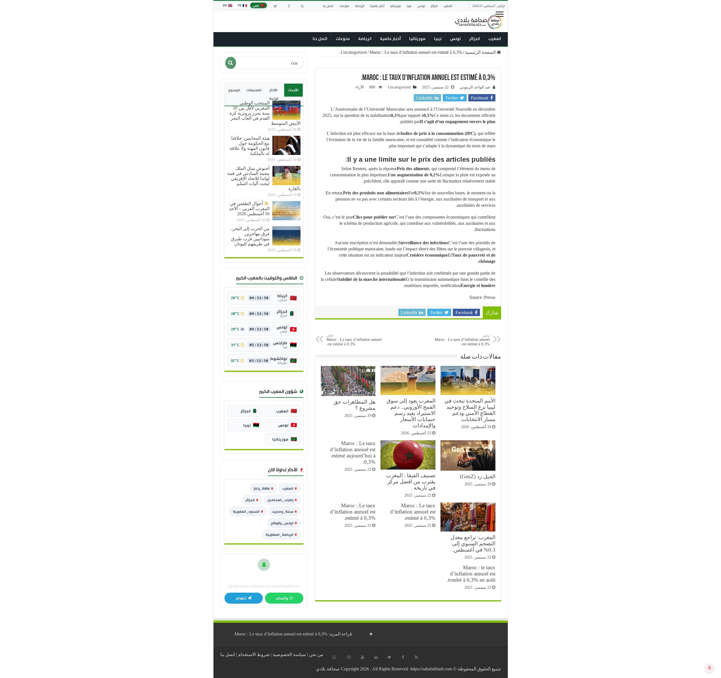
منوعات (344, 6)
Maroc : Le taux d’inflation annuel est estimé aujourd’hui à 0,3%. (352, 452)
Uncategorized (354, 52)
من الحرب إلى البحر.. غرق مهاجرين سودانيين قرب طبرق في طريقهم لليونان (250, 236)
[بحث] (230, 63)
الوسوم (234, 90)
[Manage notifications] (709, 667)
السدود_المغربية (248, 511)
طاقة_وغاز (263, 488)
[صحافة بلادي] (478, 20)
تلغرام (241, 598)
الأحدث (293, 90)
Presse (489, 297)
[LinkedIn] (376, 657)
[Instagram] (349, 657)
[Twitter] (275, 6)
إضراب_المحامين (282, 500)
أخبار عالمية (377, 6)
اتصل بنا (328, 6)
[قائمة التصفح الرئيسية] (500, 16)
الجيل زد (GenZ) (477, 476)
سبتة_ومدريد (284, 511)
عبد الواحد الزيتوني (475, 87)
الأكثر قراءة (273, 94)
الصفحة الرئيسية (481, 52)
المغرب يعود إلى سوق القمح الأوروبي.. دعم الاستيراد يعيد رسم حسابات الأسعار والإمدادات (410, 413)
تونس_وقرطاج (284, 523)
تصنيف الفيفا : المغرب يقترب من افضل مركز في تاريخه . (410, 481)
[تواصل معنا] (334, 657)
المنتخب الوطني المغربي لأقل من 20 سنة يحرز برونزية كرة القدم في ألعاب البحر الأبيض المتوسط (265, 113)
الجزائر (434, 6)
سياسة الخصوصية (289, 654)
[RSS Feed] (302, 6)
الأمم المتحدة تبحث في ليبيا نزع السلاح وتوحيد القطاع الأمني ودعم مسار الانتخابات (469, 410)
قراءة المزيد (292, 634)
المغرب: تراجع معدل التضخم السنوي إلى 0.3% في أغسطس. (473, 543)
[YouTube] (362, 657)
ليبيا (409, 6)
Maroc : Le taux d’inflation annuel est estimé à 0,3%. (462, 340)
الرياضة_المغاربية (281, 534)
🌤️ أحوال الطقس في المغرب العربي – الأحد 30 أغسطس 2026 (249, 208)
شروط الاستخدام (254, 654)
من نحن (316, 654)
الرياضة (359, 6)
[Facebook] (289, 6)
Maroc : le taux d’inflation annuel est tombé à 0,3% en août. (471, 573)
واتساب (281, 598)
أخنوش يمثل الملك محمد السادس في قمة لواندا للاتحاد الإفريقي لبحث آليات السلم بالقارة (264, 178)
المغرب (447, 6)
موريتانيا (395, 6)
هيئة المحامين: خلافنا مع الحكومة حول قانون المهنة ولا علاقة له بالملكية (250, 146)
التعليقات (254, 90)
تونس (421, 6)
